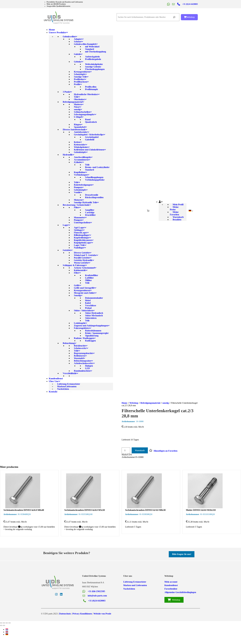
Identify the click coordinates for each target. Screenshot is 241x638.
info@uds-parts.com (97, 595)
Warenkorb (140, 450)
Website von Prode (102, 613)
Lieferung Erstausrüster (134, 582)
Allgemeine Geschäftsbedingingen (180, 592)
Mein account (170, 582)
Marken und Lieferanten (135, 585)
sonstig (165, 403)
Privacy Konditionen (82, 613)
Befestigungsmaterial (150, 403)
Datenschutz (65, 613)
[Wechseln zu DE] (7, 634)
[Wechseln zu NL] (7, 629)
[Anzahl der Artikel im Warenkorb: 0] (148, 211)
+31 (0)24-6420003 (190, 4)
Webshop (190, 17)
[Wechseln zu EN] (7, 632)
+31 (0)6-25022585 (96, 591)
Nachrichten (129, 589)
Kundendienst (171, 585)
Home (124, 403)
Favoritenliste (170, 589)
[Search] (174, 17)
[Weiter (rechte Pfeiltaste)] (4, 625)
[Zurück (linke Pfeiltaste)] (1, 625)
